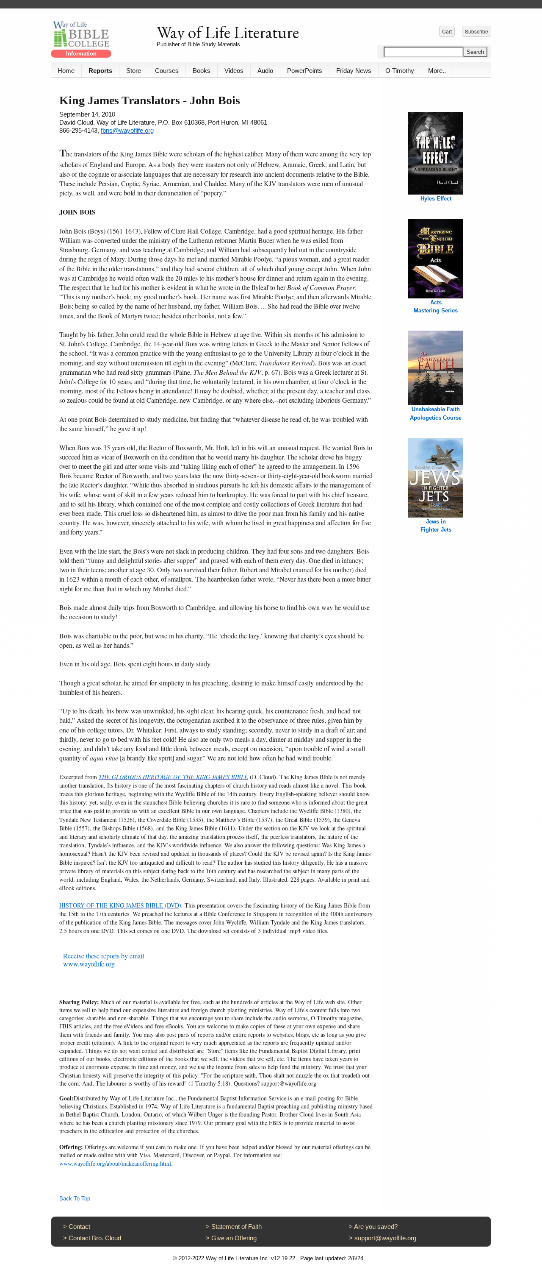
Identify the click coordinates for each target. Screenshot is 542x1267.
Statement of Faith (236, 1226)
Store (133, 70)
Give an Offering (234, 1238)
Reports (100, 70)
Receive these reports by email (103, 955)
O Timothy (399, 70)
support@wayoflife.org (385, 1238)
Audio (265, 70)
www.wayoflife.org (89, 963)
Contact (79, 1226)
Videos (233, 70)
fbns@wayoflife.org (127, 130)
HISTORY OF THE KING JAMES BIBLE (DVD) (120, 905)
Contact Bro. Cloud (95, 1238)
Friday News (353, 70)
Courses (167, 70)
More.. (437, 70)
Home (66, 70)
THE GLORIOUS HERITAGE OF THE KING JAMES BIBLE (173, 777)
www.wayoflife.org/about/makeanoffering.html (115, 1163)
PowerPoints (304, 70)
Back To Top (74, 1198)
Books (201, 70)
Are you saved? (376, 1226)
